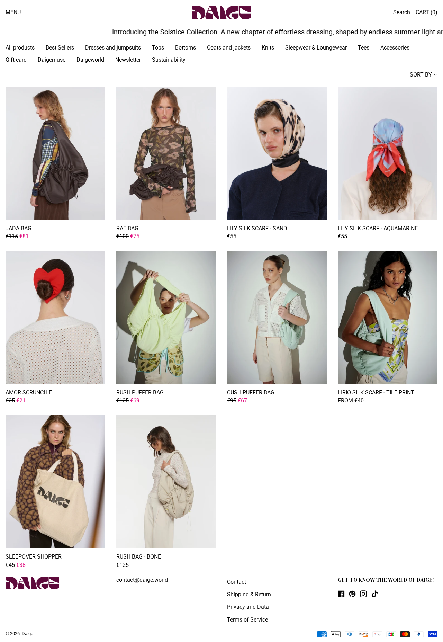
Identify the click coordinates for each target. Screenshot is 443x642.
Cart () (426, 12)
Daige (27, 633)
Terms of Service (247, 619)
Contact (236, 582)
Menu (13, 12)
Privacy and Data (248, 607)
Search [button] (401, 12)
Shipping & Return (249, 594)
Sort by (421, 74)
